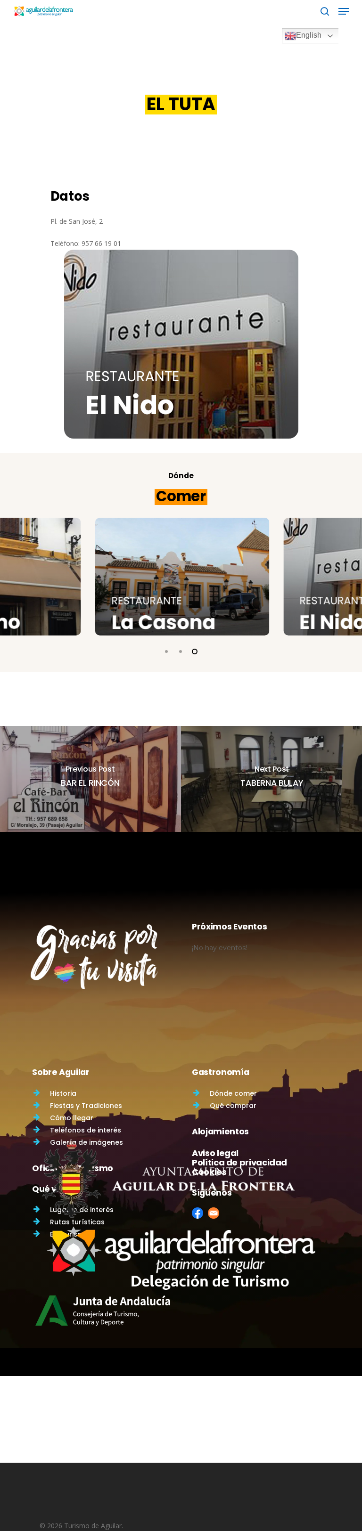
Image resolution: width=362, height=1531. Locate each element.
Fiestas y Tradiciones (86, 1105)
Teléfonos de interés (85, 1130)
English (308, 35)
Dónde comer (233, 1093)
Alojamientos (220, 1131)
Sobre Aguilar (60, 1072)
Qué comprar (233, 1105)
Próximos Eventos (229, 926)
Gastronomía (220, 1072)
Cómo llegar (71, 1118)
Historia (63, 1093)
